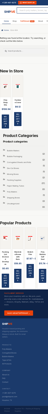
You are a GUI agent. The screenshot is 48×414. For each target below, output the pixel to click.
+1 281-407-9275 (9, 3)
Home (6, 21)
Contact (5, 382)
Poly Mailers (12, 192)
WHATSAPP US (29, 2)
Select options (5, 121)
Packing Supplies (14, 180)
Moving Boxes (13, 174)
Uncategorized (13, 203)
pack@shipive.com (9, 397)
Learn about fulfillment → (18, 313)
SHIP (9, 11)
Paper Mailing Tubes (15, 186)
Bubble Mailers (13, 150)
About (40, 21)
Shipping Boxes (13, 198)
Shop (15, 21)
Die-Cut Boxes (13, 168)
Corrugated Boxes (9, 353)
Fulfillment (24, 21)
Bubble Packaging (14, 156)
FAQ (3, 378)
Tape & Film (6, 360)
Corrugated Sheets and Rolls (19, 162)
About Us (5, 375)
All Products (6, 364)
